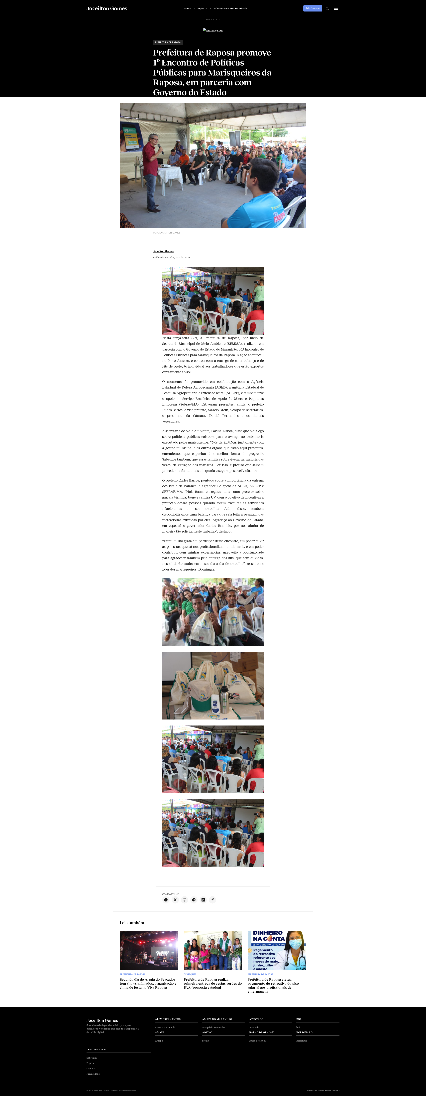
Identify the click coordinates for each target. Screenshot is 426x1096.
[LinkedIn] (203, 900)
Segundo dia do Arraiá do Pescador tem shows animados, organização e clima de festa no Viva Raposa (148, 983)
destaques (190, 975)
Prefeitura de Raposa (168, 43)
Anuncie (335, 1090)
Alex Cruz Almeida (165, 1027)
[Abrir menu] (335, 8)
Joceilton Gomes (163, 251)
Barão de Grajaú (257, 1040)
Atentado (254, 1027)
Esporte (202, 8)
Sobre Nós (92, 1057)
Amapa (159, 1040)
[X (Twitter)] (175, 900)
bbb (298, 1027)
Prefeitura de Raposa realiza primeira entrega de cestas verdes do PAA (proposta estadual (213, 983)
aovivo (206, 1040)
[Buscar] (327, 8)
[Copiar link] (212, 900)
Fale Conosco (313, 8)
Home (187, 8)
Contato (91, 1068)
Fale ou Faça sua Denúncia (230, 8)
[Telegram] (194, 900)
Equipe (90, 1063)
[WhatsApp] (184, 900)
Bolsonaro (301, 1040)
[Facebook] (166, 900)
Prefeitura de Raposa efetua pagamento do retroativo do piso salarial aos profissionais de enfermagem (273, 985)
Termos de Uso (324, 1090)
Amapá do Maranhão (213, 1027)
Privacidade (93, 1073)
